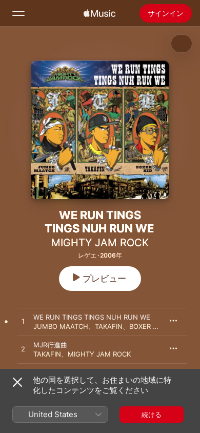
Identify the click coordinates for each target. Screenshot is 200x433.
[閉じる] (17, 382)
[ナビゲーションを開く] (18, 13)
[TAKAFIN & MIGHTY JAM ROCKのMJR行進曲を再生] (23, 349)
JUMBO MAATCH (60, 326)
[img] (99, 13)
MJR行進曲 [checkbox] (50, 345)
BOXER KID (146, 326)
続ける (152, 414)
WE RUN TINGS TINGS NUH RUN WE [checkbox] (91, 317)
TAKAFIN (109, 326)
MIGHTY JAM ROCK (100, 243)
